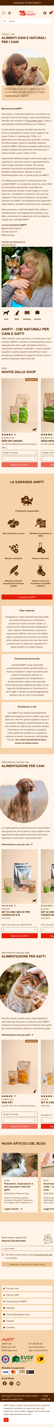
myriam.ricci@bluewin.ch (13, 241)
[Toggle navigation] (4, 13)
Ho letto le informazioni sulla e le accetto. (29, 1256)
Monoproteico (31, 379)
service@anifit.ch (37, 1346)
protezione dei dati (43, 1254)
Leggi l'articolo (11, 1208)
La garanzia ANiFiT (27, 597)
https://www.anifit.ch (38, 1350)
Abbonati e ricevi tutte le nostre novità (27, 1264)
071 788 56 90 (35, 1343)
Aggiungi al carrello (20, 935)
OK (6, 1420)
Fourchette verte (34, 120)
